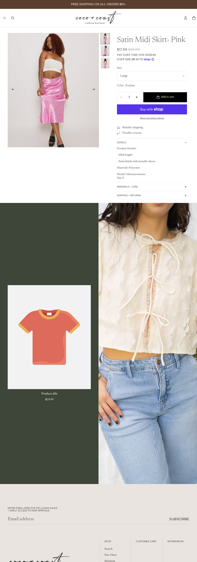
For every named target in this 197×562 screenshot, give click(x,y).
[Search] (12, 18)
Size (119, 68)
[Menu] (4, 17)
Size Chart (110, 555)
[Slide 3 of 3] (105, 63)
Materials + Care (127, 186)
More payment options (152, 118)
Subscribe (179, 519)
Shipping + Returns (129, 195)
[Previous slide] (12, 90)
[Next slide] (94, 90)
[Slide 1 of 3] (105, 39)
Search (108, 549)
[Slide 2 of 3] (105, 51)
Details (121, 142)
